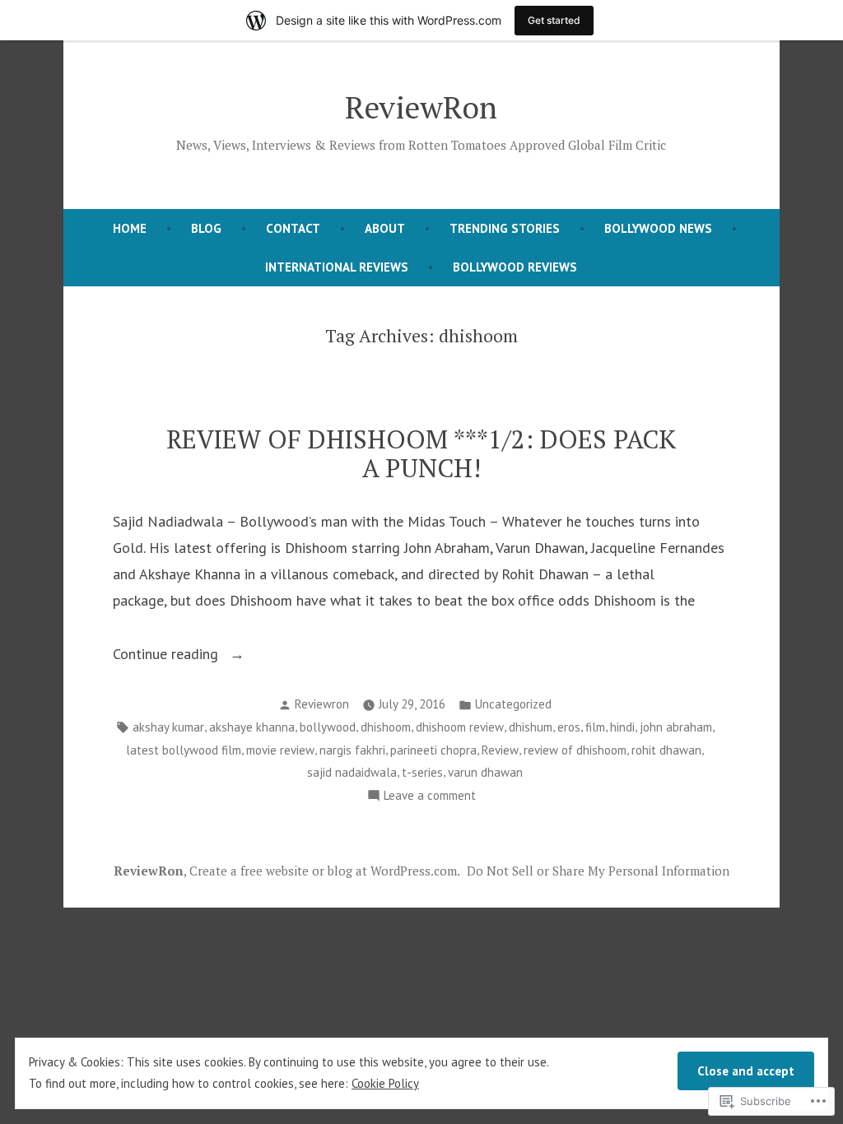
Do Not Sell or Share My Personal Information (598, 870)
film (595, 727)
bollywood (328, 727)
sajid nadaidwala (352, 772)
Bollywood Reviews (515, 267)
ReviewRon (421, 107)
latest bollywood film (183, 750)
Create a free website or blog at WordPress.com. (324, 870)
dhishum (530, 727)
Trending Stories (504, 228)
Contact (293, 228)
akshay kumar (168, 727)
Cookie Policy (385, 1083)
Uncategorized (513, 704)
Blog (206, 228)
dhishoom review (460, 727)
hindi (622, 727)
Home (130, 228)
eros (568, 727)
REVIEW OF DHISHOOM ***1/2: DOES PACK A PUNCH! (421, 453)
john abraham (676, 727)
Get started (554, 20)
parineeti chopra (433, 750)
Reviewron (322, 704)
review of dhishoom (575, 750)
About (385, 228)
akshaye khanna (252, 727)
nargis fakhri (352, 750)
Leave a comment (430, 797)
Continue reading (167, 655)
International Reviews (336, 267)
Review (500, 750)
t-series (422, 772)
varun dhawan (485, 772)
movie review (280, 750)
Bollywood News (658, 228)
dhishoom (386, 727)
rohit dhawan (666, 750)
